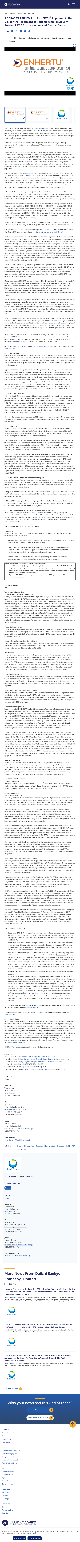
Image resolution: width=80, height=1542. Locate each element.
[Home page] (12, 4)
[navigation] (74, 4)
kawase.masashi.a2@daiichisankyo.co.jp (18, 1129)
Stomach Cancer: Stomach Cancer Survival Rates (41, 1059)
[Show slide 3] (61, 115)
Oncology (60, 1146)
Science (19, 1146)
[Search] (69, 4)
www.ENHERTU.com (20, 346)
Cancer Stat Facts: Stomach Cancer (36, 1069)
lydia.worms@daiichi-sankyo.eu (15, 1110)
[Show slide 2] (38, 115)
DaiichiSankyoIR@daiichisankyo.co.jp (17, 1140)
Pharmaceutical (49, 1146)
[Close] (77, 1532)
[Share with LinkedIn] (12, 31)
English (8, 1188)
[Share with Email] (25, 31)
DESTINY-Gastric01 (31, 176)
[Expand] (74, 45)
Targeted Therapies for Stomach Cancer (38, 1062)
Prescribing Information (41, 346)
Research (39, 1146)
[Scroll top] (72, 1424)
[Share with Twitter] (16, 31)
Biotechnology (29, 1146)
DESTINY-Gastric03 (61, 325)
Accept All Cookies (34, 1538)
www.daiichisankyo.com (16, 1042)
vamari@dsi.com (10, 1093)
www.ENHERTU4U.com (18, 341)
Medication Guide (10, 348)
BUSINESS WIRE (42, 128)
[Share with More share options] (33, 31)
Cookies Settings (19, 1538)
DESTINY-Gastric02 (44, 325)
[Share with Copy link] (29, 31)
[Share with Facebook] (20, 31)
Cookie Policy (31, 1533)
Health (68, 1146)
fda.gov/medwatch (31, 1007)
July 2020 (36, 517)
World (27, 1067)
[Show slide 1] (14, 115)
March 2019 (44, 515)
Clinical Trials (21, 1149)
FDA (73, 1146)
